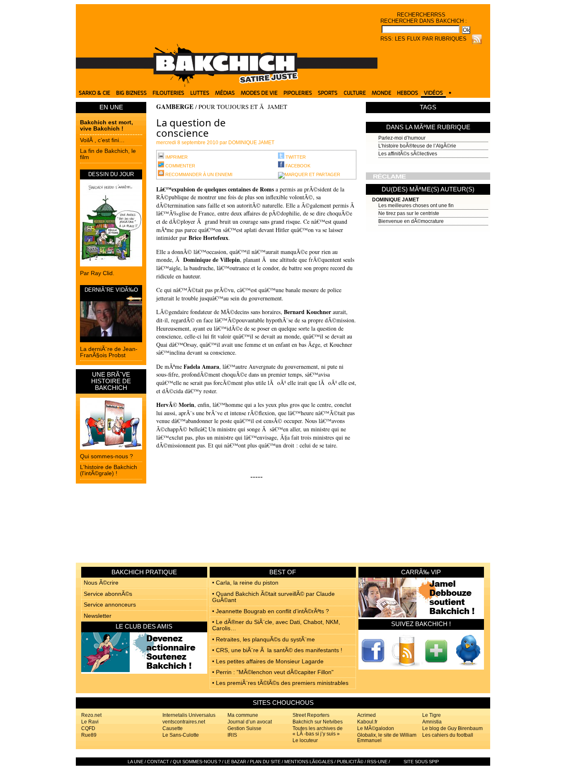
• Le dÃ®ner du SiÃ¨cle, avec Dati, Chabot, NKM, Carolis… (276, 625)
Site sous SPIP (421, 761)
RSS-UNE (377, 761)
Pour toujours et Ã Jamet (242, 106)
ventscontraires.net (183, 722)
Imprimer (176, 157)
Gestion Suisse (244, 728)
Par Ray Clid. (97, 273)
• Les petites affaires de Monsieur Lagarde (268, 661)
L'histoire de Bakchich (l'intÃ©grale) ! (108, 470)
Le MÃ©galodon (375, 728)
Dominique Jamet (395, 200)
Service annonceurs (110, 604)
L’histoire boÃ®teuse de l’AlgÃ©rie (417, 146)
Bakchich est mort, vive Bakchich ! (106, 125)
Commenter (179, 165)
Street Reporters (311, 715)
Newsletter (97, 615)
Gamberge (175, 106)
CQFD (88, 728)
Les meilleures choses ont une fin (416, 205)
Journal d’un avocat (249, 722)
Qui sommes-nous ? (106, 456)
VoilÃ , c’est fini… (102, 140)
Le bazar (235, 761)
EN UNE (111, 107)
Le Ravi (90, 722)
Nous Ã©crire (101, 582)
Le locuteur (305, 740)
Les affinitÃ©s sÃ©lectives (407, 154)
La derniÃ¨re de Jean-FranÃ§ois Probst (109, 352)
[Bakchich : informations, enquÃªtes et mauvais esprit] (226, 84)
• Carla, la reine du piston (245, 582)
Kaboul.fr (367, 722)
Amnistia (432, 722)
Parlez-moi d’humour (402, 138)
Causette (172, 728)
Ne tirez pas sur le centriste (408, 213)
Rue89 (89, 735)
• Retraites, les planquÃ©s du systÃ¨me (263, 639)
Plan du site (265, 761)
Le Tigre (431, 715)
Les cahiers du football (447, 735)
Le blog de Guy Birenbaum (452, 728)
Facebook (297, 165)
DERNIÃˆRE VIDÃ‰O (111, 290)
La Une (135, 761)
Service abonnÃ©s (108, 593)
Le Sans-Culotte (180, 735)
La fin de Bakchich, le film (108, 154)
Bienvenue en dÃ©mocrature (411, 221)
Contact (158, 761)
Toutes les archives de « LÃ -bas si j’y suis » (318, 731)
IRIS (232, 735)
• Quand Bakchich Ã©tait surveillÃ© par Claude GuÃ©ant (273, 596)
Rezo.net (91, 715)
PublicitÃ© (350, 761)
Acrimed (366, 715)
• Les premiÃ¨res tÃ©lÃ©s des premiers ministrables (280, 683)
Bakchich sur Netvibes (318, 722)
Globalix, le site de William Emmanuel (386, 737)
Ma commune (242, 715)
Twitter (295, 157)
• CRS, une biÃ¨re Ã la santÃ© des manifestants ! (277, 650)
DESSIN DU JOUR (111, 174)
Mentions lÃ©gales (308, 761)
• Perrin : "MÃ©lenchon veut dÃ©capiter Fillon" (273, 672)
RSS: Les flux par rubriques (423, 39)
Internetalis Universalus (188, 715)
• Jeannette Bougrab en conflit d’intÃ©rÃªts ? (270, 611)
